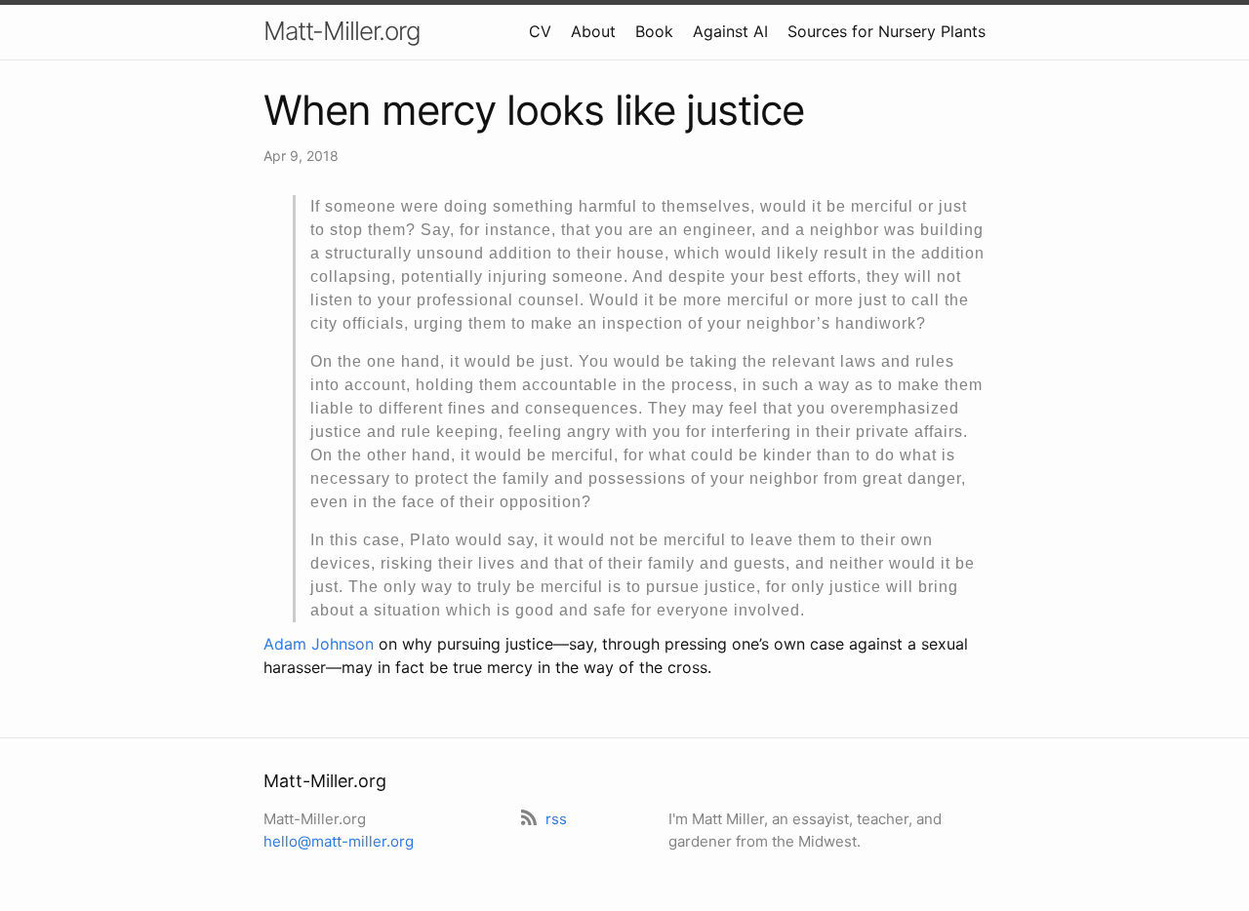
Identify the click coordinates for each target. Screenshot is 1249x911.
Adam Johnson (318, 644)
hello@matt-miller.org (338, 841)
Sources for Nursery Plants (886, 31)
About (593, 31)
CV (540, 31)
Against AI (730, 31)
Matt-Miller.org (342, 31)
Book (654, 31)
